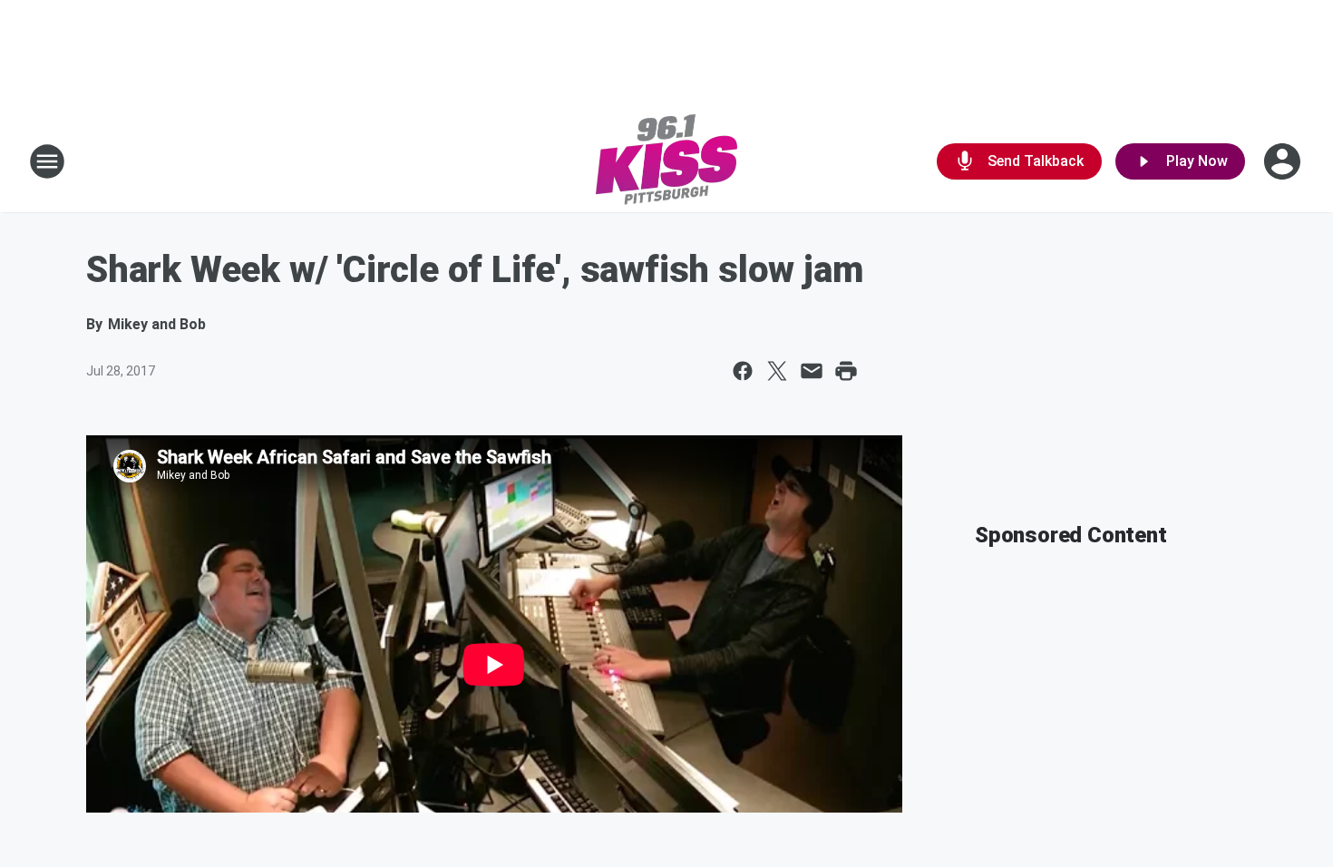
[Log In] (1284, 161)
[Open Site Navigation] (47, 161)
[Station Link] (666, 161)
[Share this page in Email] (811, 371)
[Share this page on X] (777, 371)
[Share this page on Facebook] (742, 371)
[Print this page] (846, 371)
